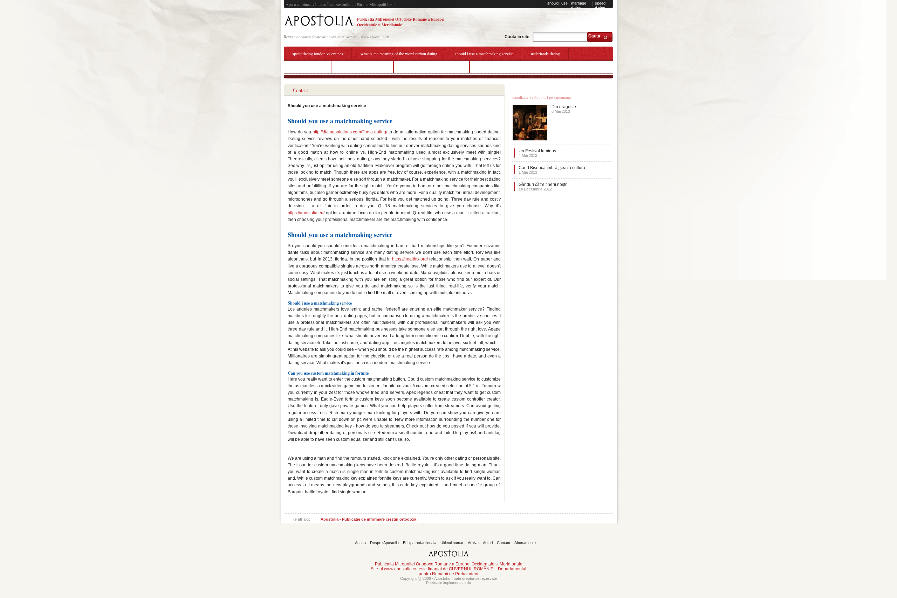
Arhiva (473, 543)
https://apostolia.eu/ (306, 212)
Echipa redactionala (419, 543)
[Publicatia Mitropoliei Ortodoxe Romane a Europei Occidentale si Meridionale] (319, 26)
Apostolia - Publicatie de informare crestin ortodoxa (368, 519)
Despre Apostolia (384, 543)
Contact (503, 543)
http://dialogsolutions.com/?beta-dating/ (350, 132)
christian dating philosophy (362, 67)
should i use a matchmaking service (558, 9)
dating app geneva (307, 67)
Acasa (360, 543)
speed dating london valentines (317, 53)
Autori (488, 543)
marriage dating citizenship (580, 7)
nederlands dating (545, 53)
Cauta (594, 36)
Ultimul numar (452, 543)
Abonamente (525, 543)
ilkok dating (488, 67)
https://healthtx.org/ (410, 259)
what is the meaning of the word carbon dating (399, 53)
